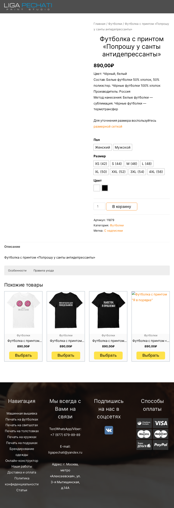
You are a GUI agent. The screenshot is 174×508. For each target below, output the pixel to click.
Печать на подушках (22, 443)
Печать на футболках (22, 419)
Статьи (21, 490)
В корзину (121, 206)
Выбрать (23, 355)
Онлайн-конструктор (21, 461)
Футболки (115, 23)
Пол (97, 140)
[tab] (12, 246)
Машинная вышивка (22, 413)
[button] (103, 147)
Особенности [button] (17, 270)
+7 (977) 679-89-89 (65, 435)
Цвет (98, 180)
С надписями (113, 230)
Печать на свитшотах (22, 425)
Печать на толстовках (22, 431)
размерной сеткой (108, 126)
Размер (100, 156)
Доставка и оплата (21, 472)
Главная (99, 23)
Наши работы (21, 466)
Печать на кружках (21, 437)
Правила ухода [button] (44, 270)
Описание (12, 247)
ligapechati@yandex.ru (65, 452)
